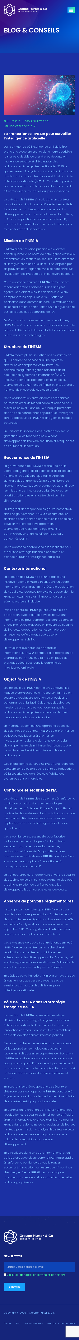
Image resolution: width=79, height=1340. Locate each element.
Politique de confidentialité (61, 1323)
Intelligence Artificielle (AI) (20, 126)
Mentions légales (34, 1323)
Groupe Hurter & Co (37, 121)
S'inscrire (14, 1286)
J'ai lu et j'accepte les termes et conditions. (36, 1275)
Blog (18, 1323)
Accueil (7, 1323)
